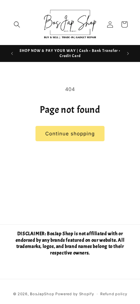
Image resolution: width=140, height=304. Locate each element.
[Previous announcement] (12, 53)
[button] (17, 24)
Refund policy (113, 294)
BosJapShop (42, 294)
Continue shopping (70, 133)
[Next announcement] (128, 53)
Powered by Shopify (74, 294)
